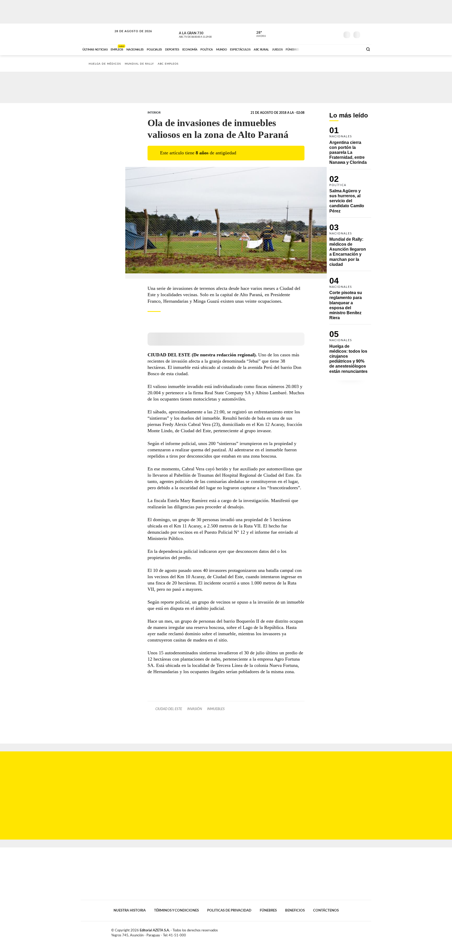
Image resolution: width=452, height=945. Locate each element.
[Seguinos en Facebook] (312, 34)
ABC (97, 34)
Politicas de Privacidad (229, 910)
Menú (366, 34)
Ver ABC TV (205, 34)
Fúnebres (268, 910)
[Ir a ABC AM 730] (331, 49)
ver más (258, 34)
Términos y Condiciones (176, 910)
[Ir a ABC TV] (317, 49)
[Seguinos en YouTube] (328, 34)
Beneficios (295, 910)
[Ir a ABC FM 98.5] (352, 49)
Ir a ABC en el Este (128, 36)
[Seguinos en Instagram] (336, 34)
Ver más (350, 148)
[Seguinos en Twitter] (320, 34)
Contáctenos (326, 910)
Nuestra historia (130, 910)
